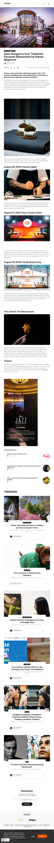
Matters (12, 825)
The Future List (27, 826)
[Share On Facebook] (14, 67)
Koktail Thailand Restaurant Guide (28, 825)
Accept (42, 836)
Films (27, 761)
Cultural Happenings (27, 617)
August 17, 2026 (16, 631)
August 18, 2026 (16, 679)
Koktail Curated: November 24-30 (17, 454)
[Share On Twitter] (11, 67)
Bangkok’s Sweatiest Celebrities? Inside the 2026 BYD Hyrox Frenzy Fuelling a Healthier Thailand (27, 716)
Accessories (27, 570)
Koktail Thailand (11, 62)
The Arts (40, 825)
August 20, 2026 (16, 776)
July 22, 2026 (10, 469)
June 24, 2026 (16, 537)
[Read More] (42, 537)
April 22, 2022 (11, 481)
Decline (33, 836)
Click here (44, 369)
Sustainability (27, 664)
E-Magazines (46, 825)
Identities (6, 825)
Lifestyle (17, 825)
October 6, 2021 (16, 584)
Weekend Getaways (27, 522)
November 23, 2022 (12, 455)
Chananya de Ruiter (17, 583)
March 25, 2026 (16, 728)
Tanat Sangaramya (17, 536)
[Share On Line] (17, 67)
